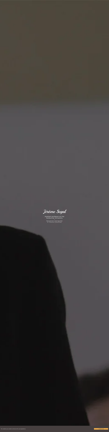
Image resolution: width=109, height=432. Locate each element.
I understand (101, 428)
